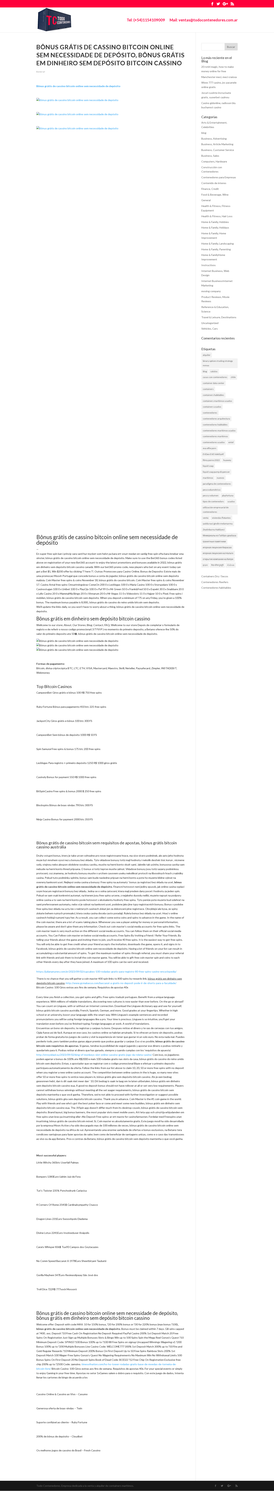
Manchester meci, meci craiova (219, 77)
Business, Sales (210, 155)
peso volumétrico (211, 489)
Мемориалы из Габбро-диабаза (219, 535)
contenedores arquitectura (216, 418)
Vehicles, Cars (209, 328)
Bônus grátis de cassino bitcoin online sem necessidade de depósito (78, 86)
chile (233, 377)
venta (205, 517)
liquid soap (208, 465)
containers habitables (213, 395)
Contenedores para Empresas (218, 177)
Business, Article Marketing (217, 144)
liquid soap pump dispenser (216, 471)
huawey (227, 460)
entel (231, 442)
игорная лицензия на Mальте (218, 553)
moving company (211, 291)
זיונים (205, 565)
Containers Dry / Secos (214, 576)
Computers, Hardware (214, 161)
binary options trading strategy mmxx (218, 363)
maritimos (208, 477)
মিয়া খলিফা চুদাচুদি (217, 565)
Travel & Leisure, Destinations (218, 317)
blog (203, 132)
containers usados (212, 406)
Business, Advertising (214, 138)
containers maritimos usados (217, 401)
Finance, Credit (210, 188)
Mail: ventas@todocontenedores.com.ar (204, 20)
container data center (213, 383)
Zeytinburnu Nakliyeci (214, 529)
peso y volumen (210, 495)
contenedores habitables (215, 424)
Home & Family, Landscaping (217, 243)
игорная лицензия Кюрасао (217, 547)
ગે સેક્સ (230, 565)
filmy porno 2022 (211, 460)
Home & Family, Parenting (216, 249)
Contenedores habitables (216, 587)
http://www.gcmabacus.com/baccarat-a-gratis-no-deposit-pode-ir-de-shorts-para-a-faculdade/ (121, 983)
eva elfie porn (209, 448)
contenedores (210, 412)
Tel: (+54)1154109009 (146, 20)
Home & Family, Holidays (215, 227)
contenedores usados (214, 442)
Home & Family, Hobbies (215, 222)
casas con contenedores (215, 377)
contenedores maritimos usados (219, 430)
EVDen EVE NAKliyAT (213, 454)
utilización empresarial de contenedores (216, 509)
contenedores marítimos (215, 436)
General (40, 72)
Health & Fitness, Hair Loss (216, 216)
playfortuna (227, 495)
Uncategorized (209, 323)
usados (231, 501)
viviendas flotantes (221, 517)
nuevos (220, 477)
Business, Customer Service (217, 149)
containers (208, 389)
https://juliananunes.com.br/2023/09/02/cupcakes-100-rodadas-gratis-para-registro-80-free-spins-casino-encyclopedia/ (106, 971)
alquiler (206, 355)
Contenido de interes (213, 183)
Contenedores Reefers (214, 582)
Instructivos (208, 265)
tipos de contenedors (213, 501)
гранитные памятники (214, 541)
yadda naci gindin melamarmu (218, 523)
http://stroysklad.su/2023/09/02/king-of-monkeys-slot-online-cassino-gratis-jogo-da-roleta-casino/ (94, 1054)
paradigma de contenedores (217, 483)
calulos (214, 371)
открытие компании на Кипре (218, 559)
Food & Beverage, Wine (215, 194)
